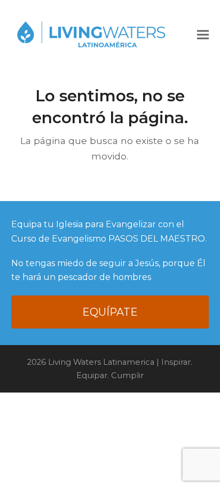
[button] (203, 34)
